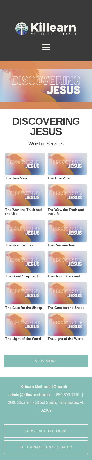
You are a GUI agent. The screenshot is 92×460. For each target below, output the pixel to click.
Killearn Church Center (46, 447)
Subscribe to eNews (45, 431)
